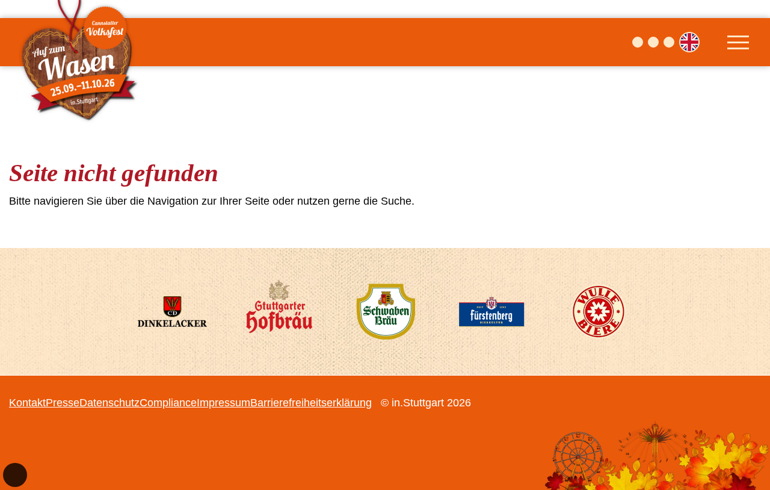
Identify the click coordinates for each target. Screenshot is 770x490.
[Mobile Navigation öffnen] (738, 42)
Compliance (168, 403)
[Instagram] (653, 42)
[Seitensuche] (711, 42)
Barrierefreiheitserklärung (311, 403)
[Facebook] (637, 42)
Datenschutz (109, 403)
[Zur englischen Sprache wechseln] (689, 42)
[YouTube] (669, 42)
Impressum (223, 403)
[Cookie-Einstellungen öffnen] (15, 475)
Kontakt (27, 403)
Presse (62, 403)
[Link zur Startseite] (81, 42)
